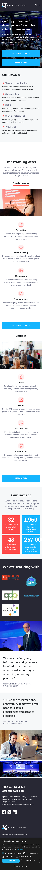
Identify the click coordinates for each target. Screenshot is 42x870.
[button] (21, 866)
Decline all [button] (30, 861)
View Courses (21, 63)
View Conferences (21, 54)
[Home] (13, 5)
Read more (20, 849)
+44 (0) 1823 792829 (9, 802)
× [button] (39, 840)
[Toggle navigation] (39, 5)
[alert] (21, 854)
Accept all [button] (11, 861)
